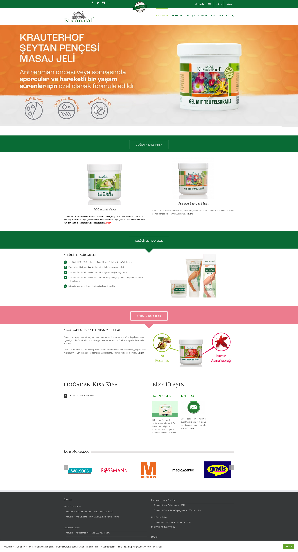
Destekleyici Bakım (72, 527)
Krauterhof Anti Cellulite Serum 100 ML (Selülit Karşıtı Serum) (92, 516)
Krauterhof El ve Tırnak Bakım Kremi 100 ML (173, 522)
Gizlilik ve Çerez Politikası (149, 546)
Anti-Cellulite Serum (113, 262)
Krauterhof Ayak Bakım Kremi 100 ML (170, 505)
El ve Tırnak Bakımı (159, 517)
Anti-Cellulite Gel (95, 267)
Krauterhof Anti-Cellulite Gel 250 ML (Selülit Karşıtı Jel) (89, 511)
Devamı (190, 213)
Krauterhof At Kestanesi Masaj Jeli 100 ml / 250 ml (88, 532)
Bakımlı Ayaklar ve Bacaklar (163, 500)
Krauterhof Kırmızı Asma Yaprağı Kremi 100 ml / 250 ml (177, 510)
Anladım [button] (288, 546)
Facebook (166, 420)
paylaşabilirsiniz (188, 428)
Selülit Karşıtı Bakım (72, 506)
